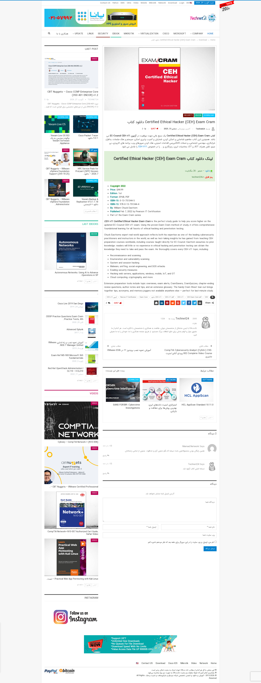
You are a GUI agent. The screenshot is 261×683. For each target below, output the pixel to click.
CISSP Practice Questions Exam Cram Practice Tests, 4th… (64, 318)
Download (172, 3)
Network (162, 3)
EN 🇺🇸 (189, 3)
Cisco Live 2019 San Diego (70, 303)
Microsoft (180, 34)
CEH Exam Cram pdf (194, 297)
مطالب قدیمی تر (90, 211)
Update (79, 34)
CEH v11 (180, 297)
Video (136, 3)
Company (197, 34)
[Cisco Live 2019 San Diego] (91, 307)
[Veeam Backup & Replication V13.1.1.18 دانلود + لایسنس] (85, 188)
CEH (206, 297)
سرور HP (94, 150)
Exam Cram (144, 297)
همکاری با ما (62, 34)
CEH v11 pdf (169, 297)
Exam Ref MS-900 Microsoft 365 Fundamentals (67, 357)
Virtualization (149, 34)
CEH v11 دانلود (156, 297)
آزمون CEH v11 (112, 297)
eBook (116, 34)
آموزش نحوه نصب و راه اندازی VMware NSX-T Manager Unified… (65, 344)
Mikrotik (152, 3)
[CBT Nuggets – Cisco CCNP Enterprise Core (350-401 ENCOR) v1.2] (71, 72)
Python (115, 3)
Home (210, 34)
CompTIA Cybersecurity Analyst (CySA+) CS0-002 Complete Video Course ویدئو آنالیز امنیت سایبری (188, 353)
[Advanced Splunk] (91, 333)
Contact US (105, 3)
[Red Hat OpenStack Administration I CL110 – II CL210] (91, 372)
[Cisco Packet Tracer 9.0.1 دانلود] (85, 124)
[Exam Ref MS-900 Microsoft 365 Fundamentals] (91, 359)
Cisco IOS (172, 663)
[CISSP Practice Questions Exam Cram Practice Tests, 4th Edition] (91, 320)
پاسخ (105, 455)
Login (181, 3)
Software (207, 379)
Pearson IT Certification (128, 297)
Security (103, 34)
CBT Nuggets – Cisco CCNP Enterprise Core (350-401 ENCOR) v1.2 (72, 93)
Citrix (129, 3)
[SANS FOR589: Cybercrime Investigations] (123, 390)
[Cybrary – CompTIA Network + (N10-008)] (71, 420)
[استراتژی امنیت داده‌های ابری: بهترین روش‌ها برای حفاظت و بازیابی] (160, 390)
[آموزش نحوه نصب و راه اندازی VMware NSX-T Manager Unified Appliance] (91, 346)
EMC (123, 3)
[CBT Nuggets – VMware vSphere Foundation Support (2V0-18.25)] (56, 157)
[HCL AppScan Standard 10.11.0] (196, 390)
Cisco (166, 34)
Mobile (144, 3)
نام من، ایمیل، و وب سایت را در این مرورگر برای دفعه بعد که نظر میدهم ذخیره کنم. (181, 542)
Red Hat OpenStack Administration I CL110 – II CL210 (65, 370)
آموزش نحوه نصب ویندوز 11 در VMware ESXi (129, 350)
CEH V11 (142, 147)
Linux (90, 34)
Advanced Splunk (75, 329)
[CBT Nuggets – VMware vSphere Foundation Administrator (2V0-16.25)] (56, 188)
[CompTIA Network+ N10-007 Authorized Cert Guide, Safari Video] (71, 510)
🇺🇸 (137, 663)
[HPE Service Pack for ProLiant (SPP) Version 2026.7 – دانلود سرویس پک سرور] (85, 157)
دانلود (207, 171)
